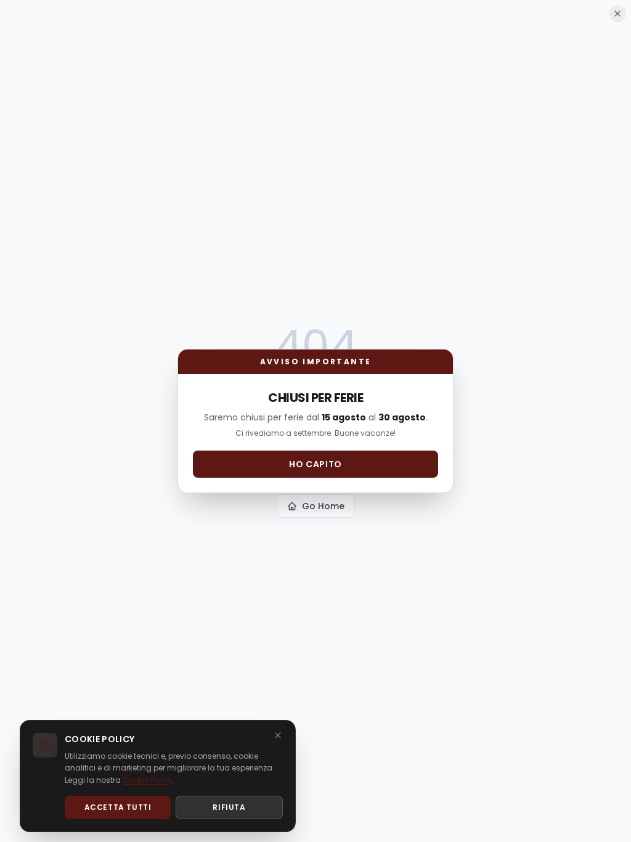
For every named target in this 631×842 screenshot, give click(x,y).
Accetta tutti (118, 807)
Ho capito (315, 464)
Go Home (323, 506)
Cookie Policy (147, 780)
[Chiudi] (278, 735)
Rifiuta (229, 807)
